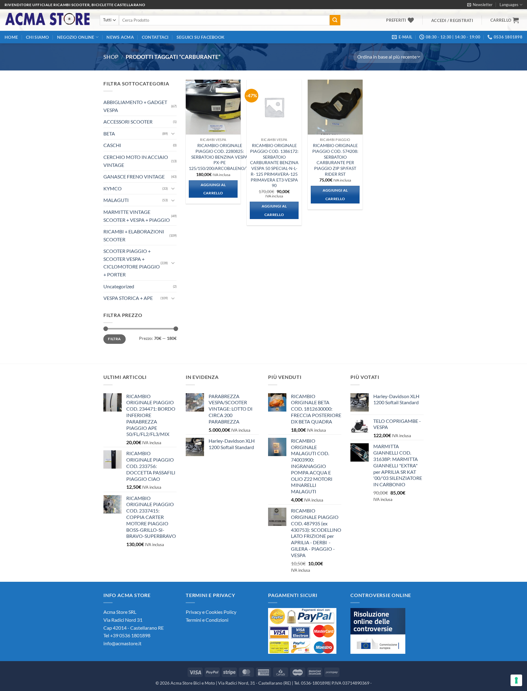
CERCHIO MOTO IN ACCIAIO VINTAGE (135, 161)
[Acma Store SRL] (48, 20)
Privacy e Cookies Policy (211, 612)
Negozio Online (76, 37)
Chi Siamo (37, 37)
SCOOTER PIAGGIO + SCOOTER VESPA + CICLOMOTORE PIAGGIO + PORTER (131, 262)
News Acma (120, 37)
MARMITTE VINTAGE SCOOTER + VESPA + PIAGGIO (136, 216)
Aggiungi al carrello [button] (213, 189)
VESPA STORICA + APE (128, 298)
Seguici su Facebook (200, 37)
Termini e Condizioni (207, 620)
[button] (480, 4)
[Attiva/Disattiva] (173, 133)
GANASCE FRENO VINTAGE (134, 176)
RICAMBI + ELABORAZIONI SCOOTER (133, 235)
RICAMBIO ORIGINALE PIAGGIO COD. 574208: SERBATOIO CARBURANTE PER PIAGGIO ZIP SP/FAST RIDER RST (335, 160)
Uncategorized (118, 286)
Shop (110, 56)
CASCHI (112, 145)
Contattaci (155, 37)
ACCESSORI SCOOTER (127, 121)
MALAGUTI (116, 200)
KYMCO (112, 188)
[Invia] (335, 20)
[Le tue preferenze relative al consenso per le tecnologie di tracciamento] (516, 680)
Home (11, 37)
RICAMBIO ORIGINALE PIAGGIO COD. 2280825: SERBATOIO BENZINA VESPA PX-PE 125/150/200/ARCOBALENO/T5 (220, 157)
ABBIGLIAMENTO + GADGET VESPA (135, 106)
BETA (109, 133)
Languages (509, 4)
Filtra (114, 339)
